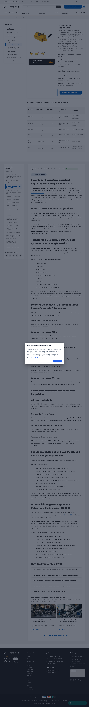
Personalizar (41, 361)
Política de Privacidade (33, 357)
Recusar (49, 361)
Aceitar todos (57, 361)
